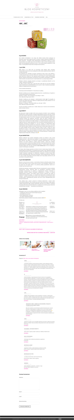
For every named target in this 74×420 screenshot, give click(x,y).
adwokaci (26, 363)
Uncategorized (22, 20)
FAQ (46, 17)
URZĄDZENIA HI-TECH (29, 17)
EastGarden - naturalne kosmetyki (31, 328)
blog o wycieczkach (28, 336)
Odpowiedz (26, 271)
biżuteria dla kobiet (28, 345)
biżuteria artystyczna (28, 353)
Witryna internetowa (22, 401)
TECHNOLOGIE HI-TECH (18, 17)
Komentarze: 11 (29, 25)
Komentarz (21, 377)
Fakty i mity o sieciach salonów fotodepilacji (30, 228)
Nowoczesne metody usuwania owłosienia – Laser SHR (41, 232)
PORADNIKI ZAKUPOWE (39, 17)
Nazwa (20, 391)
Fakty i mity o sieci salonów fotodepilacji (31, 258)
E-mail (20, 396)
